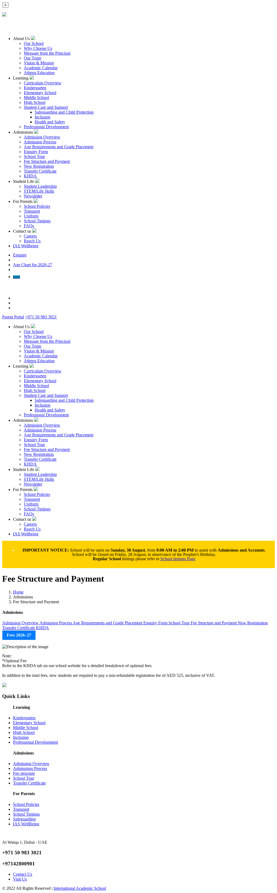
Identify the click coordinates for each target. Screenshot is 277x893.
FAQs (29, 225)
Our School (34, 43)
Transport (32, 211)
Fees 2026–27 (19, 635)
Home (18, 592)
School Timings (37, 221)
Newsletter (33, 196)
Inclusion (42, 117)
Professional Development (46, 126)
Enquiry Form (36, 151)
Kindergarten (35, 87)
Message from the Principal (47, 53)
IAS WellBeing (26, 824)
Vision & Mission (39, 63)
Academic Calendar (41, 67)
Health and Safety (50, 122)
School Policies (37, 206)
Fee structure (24, 773)
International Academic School (80, 888)
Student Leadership (40, 186)
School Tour (34, 156)
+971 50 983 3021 (41, 317)
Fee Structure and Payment (47, 161)
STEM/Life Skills (39, 191)
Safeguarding (24, 819)
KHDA (30, 176)
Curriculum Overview (42, 83)
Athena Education (39, 72)
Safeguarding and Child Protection (64, 112)
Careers (30, 236)
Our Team (32, 58)
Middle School (36, 97)
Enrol (16, 277)
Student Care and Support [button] (46, 107)
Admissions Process (30, 768)
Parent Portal (13, 317)
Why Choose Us (38, 48)
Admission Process (40, 142)
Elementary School (40, 92)
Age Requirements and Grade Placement (58, 146)
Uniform (31, 216)
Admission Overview (42, 137)
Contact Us (22, 874)
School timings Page (177, 558)
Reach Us (32, 241)
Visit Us (20, 879)
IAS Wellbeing (25, 245)
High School (34, 102)
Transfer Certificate (40, 171)
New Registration (39, 166)
